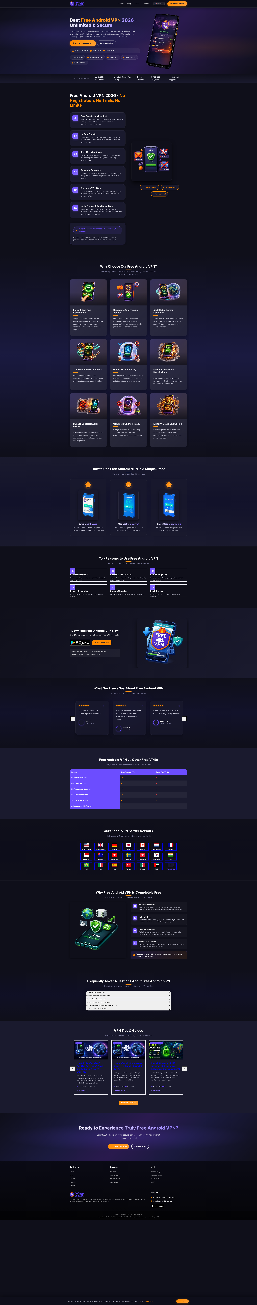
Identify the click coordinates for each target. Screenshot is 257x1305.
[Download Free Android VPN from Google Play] (80, 653)
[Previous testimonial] (72, 729)
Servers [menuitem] (121, 4)
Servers (72, 1226)
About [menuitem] (136, 4)
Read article (80, 1137)
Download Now (119, 1194)
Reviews (113, 1219)
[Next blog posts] (184, 1116)
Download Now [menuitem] (177, 4)
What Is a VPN (115, 1226)
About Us (73, 1230)
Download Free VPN (84, 43)
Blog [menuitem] (129, 4)
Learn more (149, 1301)
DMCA (153, 1230)
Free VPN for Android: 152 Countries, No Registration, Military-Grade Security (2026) (164, 1114)
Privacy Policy (155, 1219)
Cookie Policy (155, 1226)
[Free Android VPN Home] (77, 3)
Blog (71, 1223)
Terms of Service (156, 1223)
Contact (72, 1233)
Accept (182, 1301)
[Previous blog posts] (72, 1116)
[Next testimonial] (184, 729)
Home (72, 1219)
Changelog (114, 1230)
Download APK (103, 653)
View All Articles (128, 1150)
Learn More (108, 43)
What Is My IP (115, 1223)
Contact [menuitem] (146, 4)
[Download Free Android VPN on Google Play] (169, 1254)
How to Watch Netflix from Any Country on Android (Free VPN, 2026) (127, 1114)
